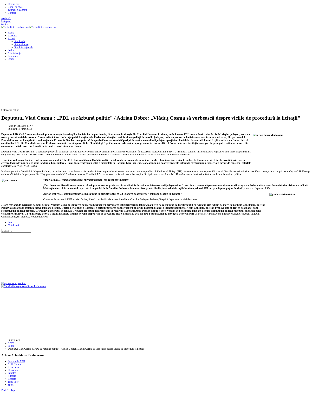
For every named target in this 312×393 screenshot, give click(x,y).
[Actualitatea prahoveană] (29, 27)
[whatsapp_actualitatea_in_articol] (23, 286)
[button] (11, 38)
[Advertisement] (98, 86)
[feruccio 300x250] (13, 283)
